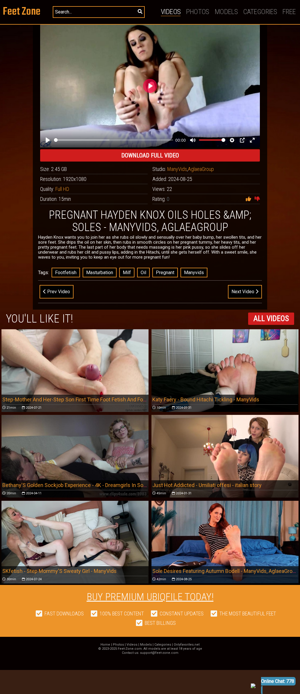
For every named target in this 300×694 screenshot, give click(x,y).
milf (127, 272)
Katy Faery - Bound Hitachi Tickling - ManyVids (205, 399)
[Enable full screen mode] (252, 140)
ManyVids (177, 169)
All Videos (271, 318)
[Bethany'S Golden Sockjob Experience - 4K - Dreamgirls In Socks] (75, 456)
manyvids (194, 272)
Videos (170, 12)
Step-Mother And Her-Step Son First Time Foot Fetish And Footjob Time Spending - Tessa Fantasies (117, 399)
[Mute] (192, 140)
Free (289, 12)
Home (105, 645)
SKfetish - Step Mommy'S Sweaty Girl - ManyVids (59, 571)
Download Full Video (150, 155)
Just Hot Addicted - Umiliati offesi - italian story (207, 485)
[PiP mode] (242, 140)
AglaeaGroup (201, 169)
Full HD (62, 189)
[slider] (113, 140)
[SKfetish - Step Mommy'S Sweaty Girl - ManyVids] (75, 542)
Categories (260, 12)
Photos (197, 12)
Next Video (243, 291)
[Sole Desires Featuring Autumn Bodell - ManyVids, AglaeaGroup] (225, 542)
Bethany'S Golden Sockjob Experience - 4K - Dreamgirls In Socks (77, 485)
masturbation (99, 272)
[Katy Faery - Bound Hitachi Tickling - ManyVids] (225, 370)
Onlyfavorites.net (187, 645)
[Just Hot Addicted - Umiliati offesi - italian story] (225, 456)
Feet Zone (21, 12)
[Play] (47, 140)
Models (226, 12)
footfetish (65, 272)
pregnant (165, 272)
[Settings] (232, 140)
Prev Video (58, 291)
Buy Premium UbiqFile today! (150, 597)
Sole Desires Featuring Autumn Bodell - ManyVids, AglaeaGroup (225, 571)
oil (143, 272)
